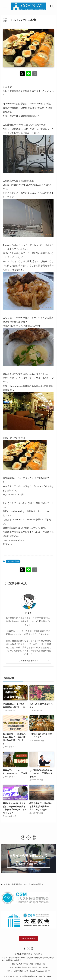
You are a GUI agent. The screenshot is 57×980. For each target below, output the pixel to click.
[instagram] (34, 837)
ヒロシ (28, 613)
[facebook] (23, 837)
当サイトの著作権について (17, 971)
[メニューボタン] (5, 6)
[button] (22, 73)
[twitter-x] (28, 837)
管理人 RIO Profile (40, 967)
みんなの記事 (13, 561)
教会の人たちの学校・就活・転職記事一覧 (28, 964)
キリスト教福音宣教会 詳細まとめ (28, 954)
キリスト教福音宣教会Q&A (20, 967)
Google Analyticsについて (40, 971)
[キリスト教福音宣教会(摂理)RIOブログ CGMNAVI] (28, 6)
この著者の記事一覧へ (28, 661)
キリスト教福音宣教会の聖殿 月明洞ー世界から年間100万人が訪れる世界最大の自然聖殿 (28, 959)
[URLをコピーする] (34, 73)
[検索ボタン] (52, 6)
